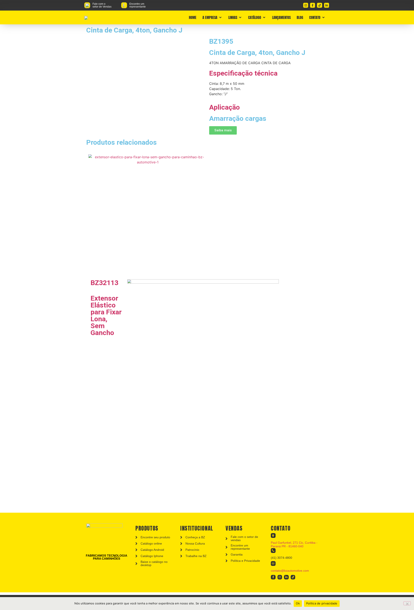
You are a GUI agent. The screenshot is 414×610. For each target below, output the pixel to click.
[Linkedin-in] (326, 5)
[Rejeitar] (407, 603)
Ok (298, 603)
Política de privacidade (321, 603)
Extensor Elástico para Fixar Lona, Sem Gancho (106, 315)
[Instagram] (305, 5)
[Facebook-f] (312, 5)
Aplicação (224, 107)
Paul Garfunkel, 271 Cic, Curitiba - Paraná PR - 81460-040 (294, 544)
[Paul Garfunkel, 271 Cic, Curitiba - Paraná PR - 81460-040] (273, 535)
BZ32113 (104, 283)
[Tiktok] (319, 5)
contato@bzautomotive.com (290, 570)
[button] (212, 17)
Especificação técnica (243, 73)
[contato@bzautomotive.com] (273, 563)
